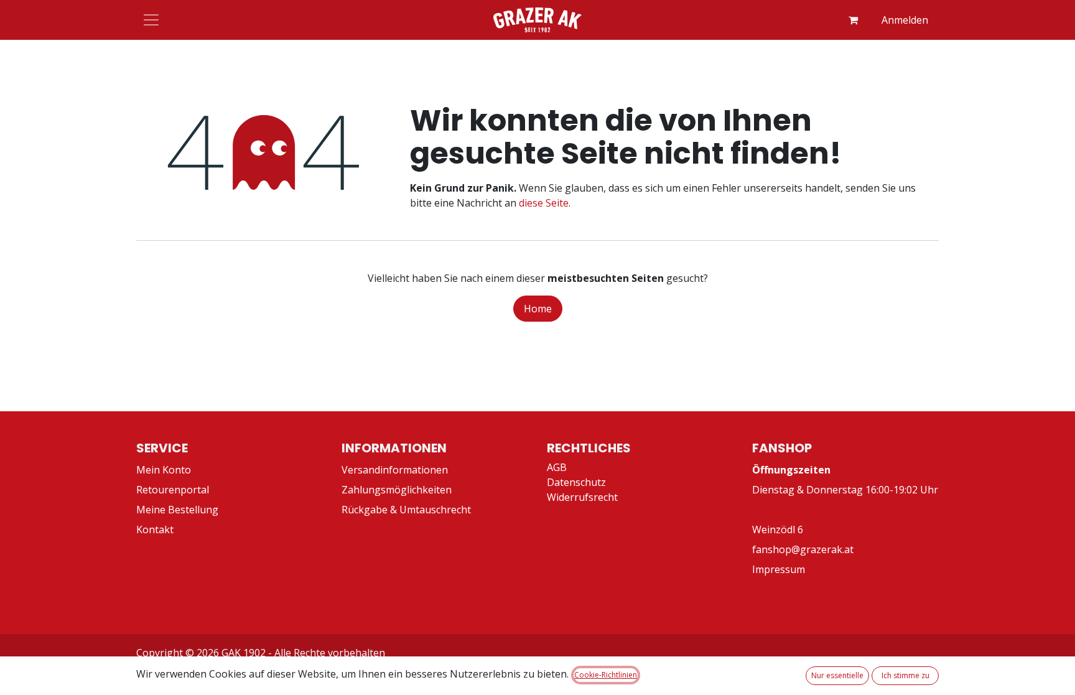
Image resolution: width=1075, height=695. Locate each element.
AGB (557, 467)
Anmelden (905, 20)
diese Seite (544, 203)
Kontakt (155, 529)
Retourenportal (172, 490)
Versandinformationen (395, 470)
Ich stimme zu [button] (905, 675)
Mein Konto (163, 470)
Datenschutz (576, 482)
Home (538, 308)
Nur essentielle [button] (837, 675)
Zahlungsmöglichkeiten (397, 490)
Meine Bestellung (177, 509)
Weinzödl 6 (777, 529)
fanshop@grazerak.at (803, 549)
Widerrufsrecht (582, 497)
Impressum (778, 569)
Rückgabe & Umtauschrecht (406, 509)
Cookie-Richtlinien (605, 674)
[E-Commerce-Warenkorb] (853, 20)
